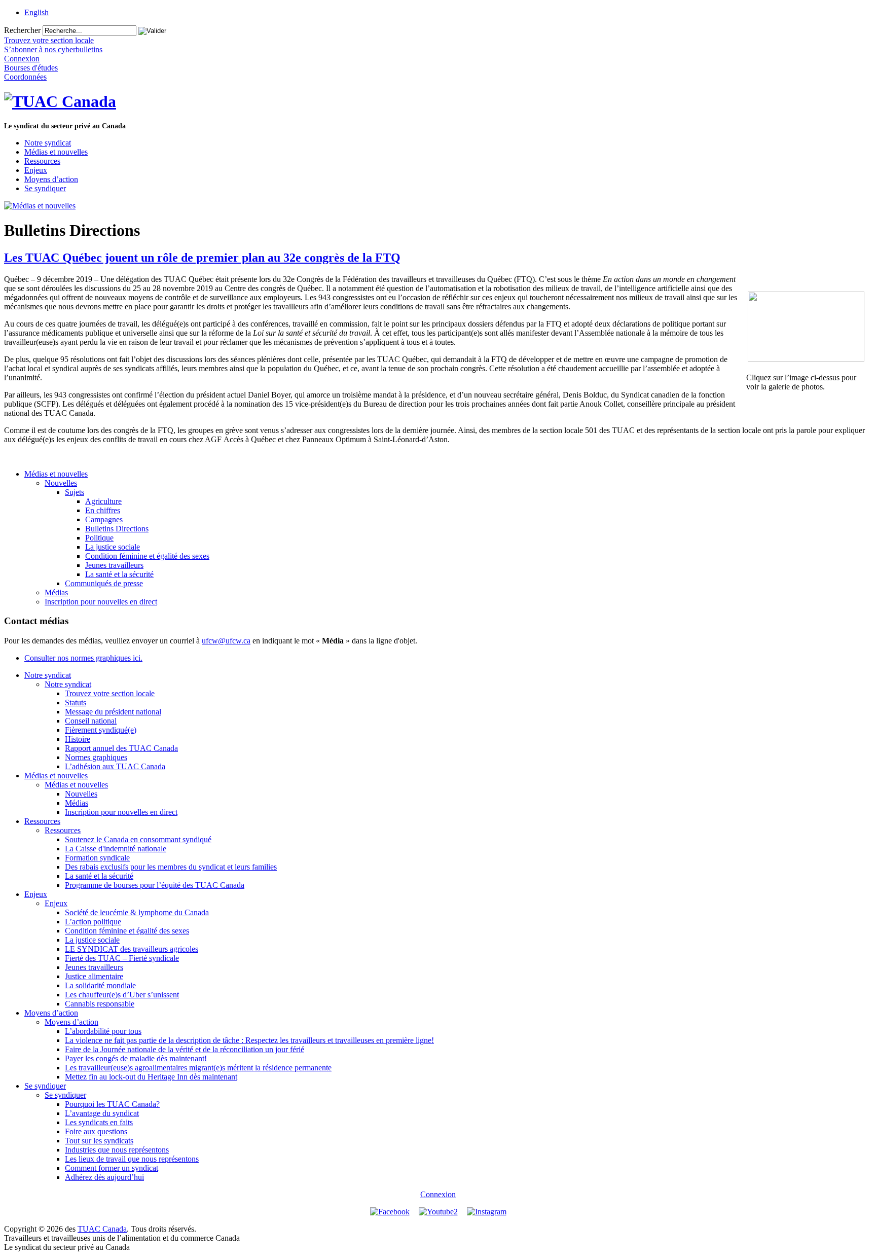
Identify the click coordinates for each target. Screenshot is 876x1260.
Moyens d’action (51, 179)
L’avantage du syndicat (102, 1113)
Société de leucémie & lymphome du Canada (137, 912)
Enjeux (35, 170)
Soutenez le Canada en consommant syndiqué (138, 839)
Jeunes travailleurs (114, 565)
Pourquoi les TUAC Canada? (112, 1104)
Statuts (75, 702)
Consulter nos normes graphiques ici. (83, 658)
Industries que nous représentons (117, 1149)
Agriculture (103, 501)
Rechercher (22, 30)
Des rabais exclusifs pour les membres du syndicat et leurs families (171, 866)
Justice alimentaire (94, 976)
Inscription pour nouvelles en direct (101, 601)
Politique (99, 537)
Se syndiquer (45, 188)
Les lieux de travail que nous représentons (132, 1159)
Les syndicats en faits (99, 1122)
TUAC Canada (102, 1229)
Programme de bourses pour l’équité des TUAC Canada (154, 885)
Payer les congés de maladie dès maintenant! (136, 1058)
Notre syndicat (47, 142)
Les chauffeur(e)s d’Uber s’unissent (122, 994)
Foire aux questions (96, 1131)
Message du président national (113, 711)
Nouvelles (61, 483)
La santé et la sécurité (119, 574)
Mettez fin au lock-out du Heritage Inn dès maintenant (151, 1076)
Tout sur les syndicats (99, 1140)
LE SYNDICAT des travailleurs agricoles (131, 949)
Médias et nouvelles (56, 152)
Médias (56, 592)
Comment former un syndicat (111, 1168)
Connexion (438, 1194)
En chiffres (102, 510)
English (36, 12)
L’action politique (93, 921)
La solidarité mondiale (100, 985)
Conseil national (91, 720)
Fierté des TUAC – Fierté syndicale (122, 958)
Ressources (42, 161)
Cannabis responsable (99, 1003)
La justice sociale (112, 547)
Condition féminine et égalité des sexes (147, 556)
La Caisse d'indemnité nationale (115, 848)
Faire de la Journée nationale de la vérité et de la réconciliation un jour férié (184, 1049)
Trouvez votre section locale (110, 693)
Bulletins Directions (117, 528)
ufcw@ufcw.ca (226, 640)
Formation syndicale (97, 857)
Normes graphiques (96, 757)
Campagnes (104, 519)
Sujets (74, 492)
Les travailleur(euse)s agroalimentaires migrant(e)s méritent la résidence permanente (198, 1067)
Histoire (77, 739)
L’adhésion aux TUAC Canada (115, 766)
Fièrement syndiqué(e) (100, 730)
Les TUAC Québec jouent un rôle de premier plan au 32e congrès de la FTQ (202, 257)
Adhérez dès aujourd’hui (104, 1177)
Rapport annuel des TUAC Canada (121, 748)
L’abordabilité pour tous (103, 1031)
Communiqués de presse (104, 583)
